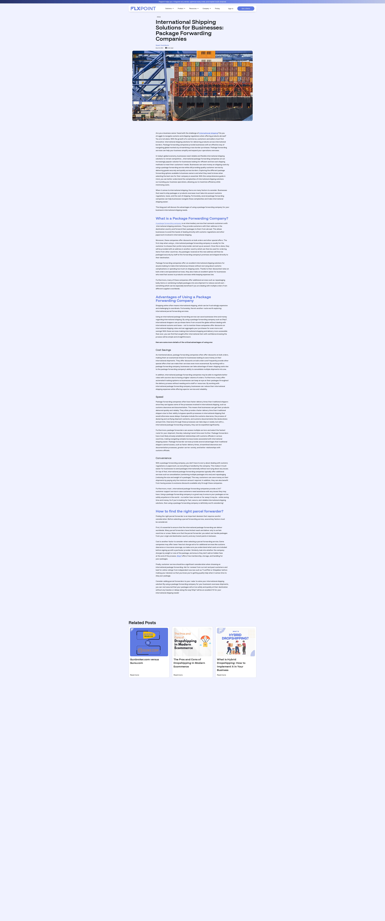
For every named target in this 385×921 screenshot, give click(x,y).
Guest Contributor (162, 45)
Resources (193, 8)
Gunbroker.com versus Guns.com (144, 661)
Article (159, 17)
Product (180, 8)
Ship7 (179, 556)
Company (206, 8)
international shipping (208, 133)
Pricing (217, 8)
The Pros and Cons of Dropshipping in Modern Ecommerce (189, 663)
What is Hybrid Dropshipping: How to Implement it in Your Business (231, 664)
